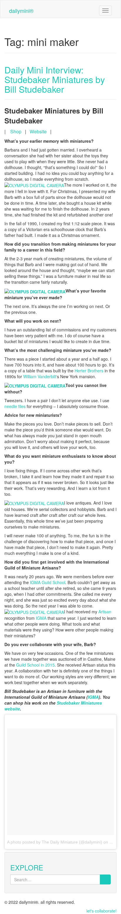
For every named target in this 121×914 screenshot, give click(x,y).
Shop (15, 131)
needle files (15, 406)
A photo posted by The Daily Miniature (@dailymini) (54, 842)
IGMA (41, 618)
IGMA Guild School (47, 582)
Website (38, 131)
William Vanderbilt (39, 376)
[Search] (105, 879)
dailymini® (21, 10)
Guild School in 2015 (35, 665)
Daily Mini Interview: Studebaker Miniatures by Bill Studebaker (54, 79)
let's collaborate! (101, 911)
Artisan (104, 612)
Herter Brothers (89, 370)
